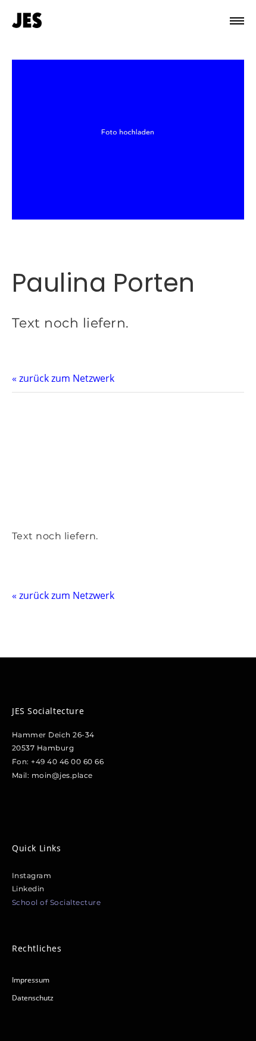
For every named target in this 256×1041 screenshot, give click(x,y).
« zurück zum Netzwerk (63, 378)
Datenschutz (33, 998)
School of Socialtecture (56, 902)
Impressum (30, 980)
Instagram (32, 875)
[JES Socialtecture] (27, 21)
